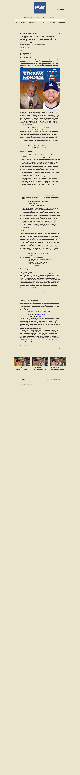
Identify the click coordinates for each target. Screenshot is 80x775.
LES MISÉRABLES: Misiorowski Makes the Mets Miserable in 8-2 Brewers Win (39, 370)
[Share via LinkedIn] (25, 347)
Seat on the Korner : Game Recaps (27, 26)
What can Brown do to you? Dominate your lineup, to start (21, 370)
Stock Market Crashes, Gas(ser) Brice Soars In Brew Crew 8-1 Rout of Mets (57, 370)
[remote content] (40, 128)
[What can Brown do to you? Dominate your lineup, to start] (22, 362)
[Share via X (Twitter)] (23, 347)
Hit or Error (39, 26)
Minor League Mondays (48, 26)
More (56, 26)
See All (64, 356)
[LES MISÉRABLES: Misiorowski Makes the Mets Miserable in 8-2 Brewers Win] (40, 362)
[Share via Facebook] (20, 347)
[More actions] (59, 33)
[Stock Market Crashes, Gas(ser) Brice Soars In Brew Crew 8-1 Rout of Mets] (58, 362)
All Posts (16, 26)
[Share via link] (28, 347)
